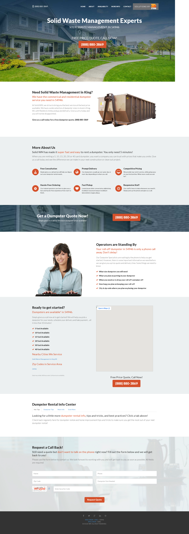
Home (83, 6)
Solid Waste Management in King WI (44, 359)
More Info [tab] (61, 409)
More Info (115, 6)
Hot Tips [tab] (37, 409)
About (91, 6)
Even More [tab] (71, 409)
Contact (127, 6)
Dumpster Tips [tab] (49, 409)
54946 (34, 369)
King (96, 520)
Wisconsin (89, 520)
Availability (103, 6)
